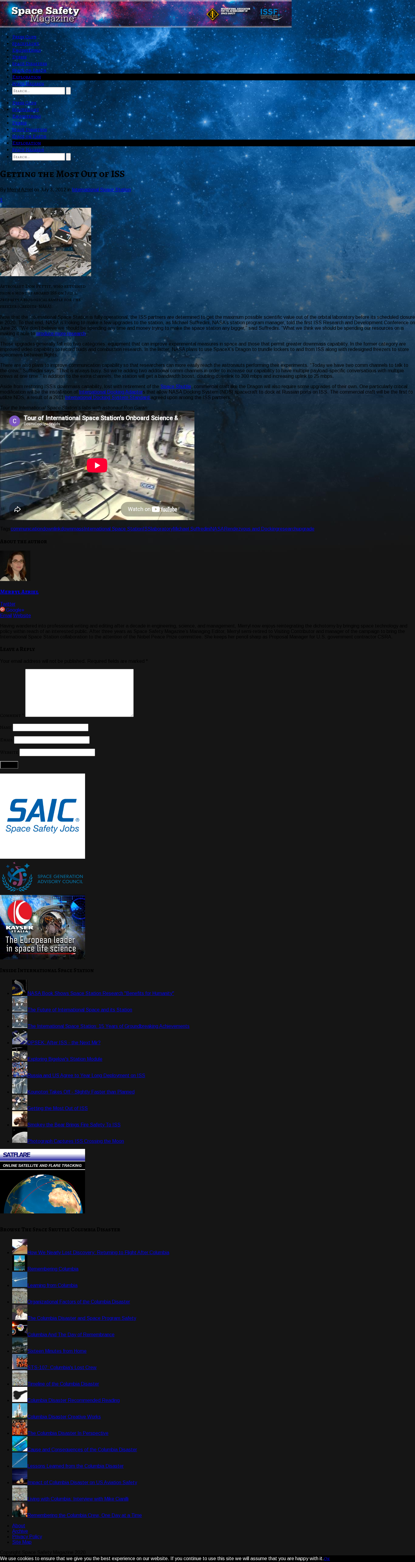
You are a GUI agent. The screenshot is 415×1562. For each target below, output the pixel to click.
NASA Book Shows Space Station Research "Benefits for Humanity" (100, 993)
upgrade (305, 528)
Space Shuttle (175, 386)
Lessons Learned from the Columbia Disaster (75, 1466)
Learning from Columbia (52, 1285)
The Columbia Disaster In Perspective (67, 1433)
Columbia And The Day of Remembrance (71, 1334)
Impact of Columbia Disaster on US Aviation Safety (82, 1482)
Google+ (15, 610)
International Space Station (101, 189)
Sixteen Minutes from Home (57, 1351)
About (18, 1525)
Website (22, 615)
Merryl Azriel (19, 592)
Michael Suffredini (191, 528)
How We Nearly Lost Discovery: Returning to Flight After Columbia (98, 1252)
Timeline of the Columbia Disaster (63, 1383)
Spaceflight (25, 43)
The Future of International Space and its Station (79, 1009)
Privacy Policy (27, 1536)
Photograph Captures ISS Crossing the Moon (75, 1141)
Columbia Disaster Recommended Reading (73, 1400)
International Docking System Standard (108, 397)
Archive (20, 1531)
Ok (327, 1558)
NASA (217, 528)
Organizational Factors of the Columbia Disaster (78, 1301)
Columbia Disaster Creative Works (64, 1416)
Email (6, 615)
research (287, 528)
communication (27, 528)
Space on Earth (29, 70)
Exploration (26, 77)
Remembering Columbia (52, 1269)
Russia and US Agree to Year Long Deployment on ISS (86, 1075)
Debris (19, 57)
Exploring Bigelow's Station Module (64, 1059)
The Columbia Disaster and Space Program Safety (81, 1318)
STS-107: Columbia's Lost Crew (62, 1367)
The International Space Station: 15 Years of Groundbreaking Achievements (108, 1026)
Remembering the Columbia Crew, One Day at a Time (84, 1515)
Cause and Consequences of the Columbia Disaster (82, 1449)
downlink (52, 528)
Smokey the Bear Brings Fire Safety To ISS (74, 1124)
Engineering (26, 50)
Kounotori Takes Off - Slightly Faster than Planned (81, 1091)
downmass (72, 528)
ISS (147, 528)
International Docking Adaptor (111, 392)
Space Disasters (29, 63)
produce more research (61, 333)
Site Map (22, 1542)
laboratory (162, 528)
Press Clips (24, 36)
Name (6, 727)
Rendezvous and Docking (251, 528)
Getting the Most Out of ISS (57, 1108)
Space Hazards (28, 83)
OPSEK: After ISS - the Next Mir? (64, 1042)
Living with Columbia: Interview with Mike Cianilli (78, 1498)
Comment (12, 715)
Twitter (7, 604)
